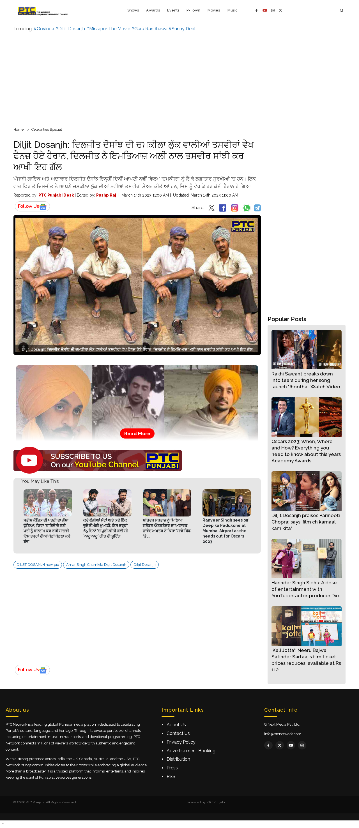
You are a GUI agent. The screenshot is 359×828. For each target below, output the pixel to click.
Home (18, 129)
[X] (280, 10)
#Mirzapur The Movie (108, 28)
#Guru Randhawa (149, 28)
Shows (133, 10)
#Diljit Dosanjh (70, 28)
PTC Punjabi (215, 802)
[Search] (342, 10)
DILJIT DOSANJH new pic (38, 564)
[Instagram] (273, 10)
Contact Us (178, 733)
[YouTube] (265, 10)
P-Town (193, 10)
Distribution (178, 759)
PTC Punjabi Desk (56, 195)
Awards (153, 10)
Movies (214, 10)
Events (173, 10)
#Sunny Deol (182, 28)
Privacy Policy (181, 742)
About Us (176, 724)
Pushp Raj (106, 195)
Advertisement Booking (191, 750)
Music (232, 10)
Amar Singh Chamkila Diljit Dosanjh (96, 564)
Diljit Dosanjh (145, 564)
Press (172, 768)
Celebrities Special (46, 129)
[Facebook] (257, 10)
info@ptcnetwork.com (282, 734)
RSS (171, 776)
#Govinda (44, 28)
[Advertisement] (179, 78)
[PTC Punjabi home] (43, 10)
